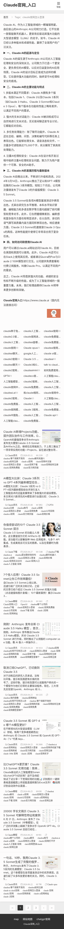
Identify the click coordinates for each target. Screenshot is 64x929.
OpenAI (24, 604)
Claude (29, 398)
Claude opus (32, 347)
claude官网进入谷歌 (36, 336)
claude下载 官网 (27, 610)
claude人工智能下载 (15, 342)
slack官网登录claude (33, 844)
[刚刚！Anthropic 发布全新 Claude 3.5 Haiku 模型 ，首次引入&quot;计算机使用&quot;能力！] (51, 628)
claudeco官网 (33, 375)
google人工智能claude (37, 353)
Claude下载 (12, 552)
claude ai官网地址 (41, 797)
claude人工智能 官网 (36, 331)
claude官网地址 (10, 747)
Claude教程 (12, 601)
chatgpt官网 (43, 919)
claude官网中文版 (43, 461)
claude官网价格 (43, 514)
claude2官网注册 (13, 370)
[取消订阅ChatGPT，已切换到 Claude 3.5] (51, 672)
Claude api (51, 415)
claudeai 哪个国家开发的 (14, 458)
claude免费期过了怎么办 (38, 387)
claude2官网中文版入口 (17, 398)
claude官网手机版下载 (50, 747)
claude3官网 (11, 359)
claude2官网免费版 (11, 468)
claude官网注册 (49, 657)
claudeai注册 (8, 508)
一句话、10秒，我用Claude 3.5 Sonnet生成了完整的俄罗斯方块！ (21, 862)
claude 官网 (55, 651)
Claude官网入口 (10, 604)
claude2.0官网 (12, 336)
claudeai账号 (22, 508)
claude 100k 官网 (10, 754)
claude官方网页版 (31, 468)
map (16, 919)
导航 (58, 5)
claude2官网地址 (10, 613)
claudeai (50, 359)
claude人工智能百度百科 (38, 415)
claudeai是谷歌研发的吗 (25, 555)
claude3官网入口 (32, 561)
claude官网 (10, 347)
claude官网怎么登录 (12, 464)
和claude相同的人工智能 (38, 392)
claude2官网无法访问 (12, 561)
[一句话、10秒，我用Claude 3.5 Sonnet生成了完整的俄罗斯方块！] (51, 862)
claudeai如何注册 (10, 461)
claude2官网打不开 (35, 381)
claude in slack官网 (11, 890)
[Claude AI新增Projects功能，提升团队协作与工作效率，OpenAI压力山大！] (51, 436)
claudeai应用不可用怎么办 (14, 651)
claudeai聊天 (11, 364)
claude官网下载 (31, 464)
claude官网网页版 (11, 654)
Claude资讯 (12, 455)
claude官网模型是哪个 (17, 409)
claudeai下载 (53, 552)
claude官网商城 (10, 750)
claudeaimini (32, 370)
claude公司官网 (47, 511)
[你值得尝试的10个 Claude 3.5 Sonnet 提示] (51, 529)
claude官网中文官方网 (16, 387)
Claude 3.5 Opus (34, 359)
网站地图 (27, 919)
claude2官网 (8, 797)
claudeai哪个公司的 (39, 604)
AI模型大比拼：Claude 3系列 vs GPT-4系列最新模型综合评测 (21, 482)
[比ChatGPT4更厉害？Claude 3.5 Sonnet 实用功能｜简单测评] (51, 768)
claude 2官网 (32, 409)
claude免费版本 (33, 420)
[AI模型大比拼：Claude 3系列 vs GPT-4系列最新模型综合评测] (51, 482)
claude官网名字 (42, 754)
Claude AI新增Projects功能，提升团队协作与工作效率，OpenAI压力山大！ (21, 436)
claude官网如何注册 (49, 464)
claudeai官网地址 (29, 698)
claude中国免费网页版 (16, 415)
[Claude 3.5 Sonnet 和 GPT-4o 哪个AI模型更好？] (51, 725)
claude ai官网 (27, 461)
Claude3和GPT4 (34, 364)
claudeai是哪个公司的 (37, 342)
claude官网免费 (31, 511)
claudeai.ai (10, 392)
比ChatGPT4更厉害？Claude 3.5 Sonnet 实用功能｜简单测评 (21, 768)
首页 (5, 17)
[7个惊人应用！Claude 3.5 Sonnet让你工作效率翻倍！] (51, 579)
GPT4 (7, 375)
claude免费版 (52, 336)
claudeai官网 (52, 331)
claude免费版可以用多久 (18, 403)
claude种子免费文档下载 (18, 331)
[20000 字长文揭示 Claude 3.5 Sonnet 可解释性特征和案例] (51, 815)
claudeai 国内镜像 (11, 698)
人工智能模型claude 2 (16, 381)
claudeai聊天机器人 (15, 353)
